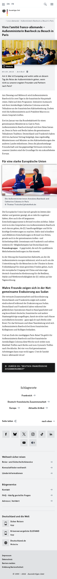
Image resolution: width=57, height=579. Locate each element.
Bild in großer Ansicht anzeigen (29, 180)
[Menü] (52, 4)
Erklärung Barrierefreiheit (12, 567)
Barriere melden (8, 563)
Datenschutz (7, 559)
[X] (24, 434)
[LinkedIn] (51, 434)
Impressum (6, 555)
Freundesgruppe (10, 248)
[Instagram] (33, 434)
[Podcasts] (33, 442)
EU (24, 228)
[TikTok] (42, 434)
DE (3, 4)
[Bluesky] (15, 434)
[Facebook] (6, 434)
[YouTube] (24, 442)
